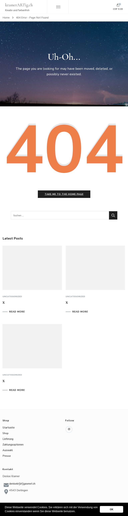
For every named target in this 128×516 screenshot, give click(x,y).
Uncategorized (12, 296)
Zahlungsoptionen (13, 444)
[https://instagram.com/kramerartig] (69, 429)
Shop (5, 433)
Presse (6, 456)
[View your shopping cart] (118, 6)
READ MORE (17, 312)
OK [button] (111, 509)
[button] (76, 511)
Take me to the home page (64, 194)
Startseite (8, 427)
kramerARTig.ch (19, 4)
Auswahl (7, 450)
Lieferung (7, 439)
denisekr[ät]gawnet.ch (22, 484)
